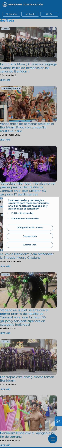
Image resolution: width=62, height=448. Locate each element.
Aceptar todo (29, 245)
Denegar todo (30, 236)
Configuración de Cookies (30, 227)
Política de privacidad (22, 213)
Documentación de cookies (25, 218)
